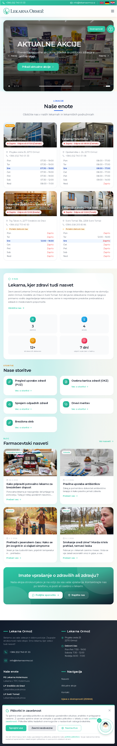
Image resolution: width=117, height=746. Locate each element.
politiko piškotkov (72, 737)
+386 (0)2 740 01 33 (15, 2)
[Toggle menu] (112, 11)
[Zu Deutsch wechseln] (107, 2)
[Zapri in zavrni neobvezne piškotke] (109, 710)
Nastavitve (71, 728)
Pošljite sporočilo (46, 595)
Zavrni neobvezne (42, 728)
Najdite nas (78, 595)
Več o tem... (27, 72)
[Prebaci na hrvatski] (113, 2)
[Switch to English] (102, 2)
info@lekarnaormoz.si (84, 2)
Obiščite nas (16, 308)
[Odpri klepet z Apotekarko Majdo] (106, 727)
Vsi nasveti (105, 441)
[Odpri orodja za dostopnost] (111, 29)
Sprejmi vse (16, 728)
